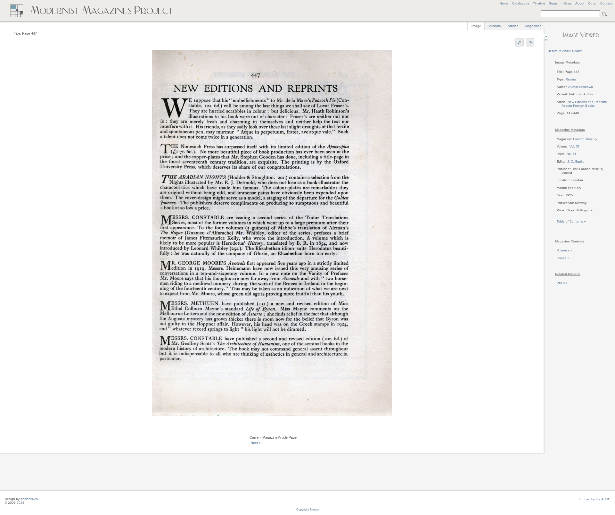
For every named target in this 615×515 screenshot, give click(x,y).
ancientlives (29, 499)
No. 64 (572, 154)
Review (571, 79)
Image (476, 26)
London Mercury (585, 139)
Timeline (539, 3)
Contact (606, 3)
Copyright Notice (307, 509)
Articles (513, 26)
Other (592, 3)
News (567, 3)
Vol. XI (574, 146)
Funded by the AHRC (594, 499)
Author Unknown (580, 87)
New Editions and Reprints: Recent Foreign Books (585, 103)
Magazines (533, 26)
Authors (495, 26)
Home (504, 3)
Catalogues (520, 3)
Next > (255, 443)
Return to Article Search (565, 51)
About (579, 3)
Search (554, 3)
